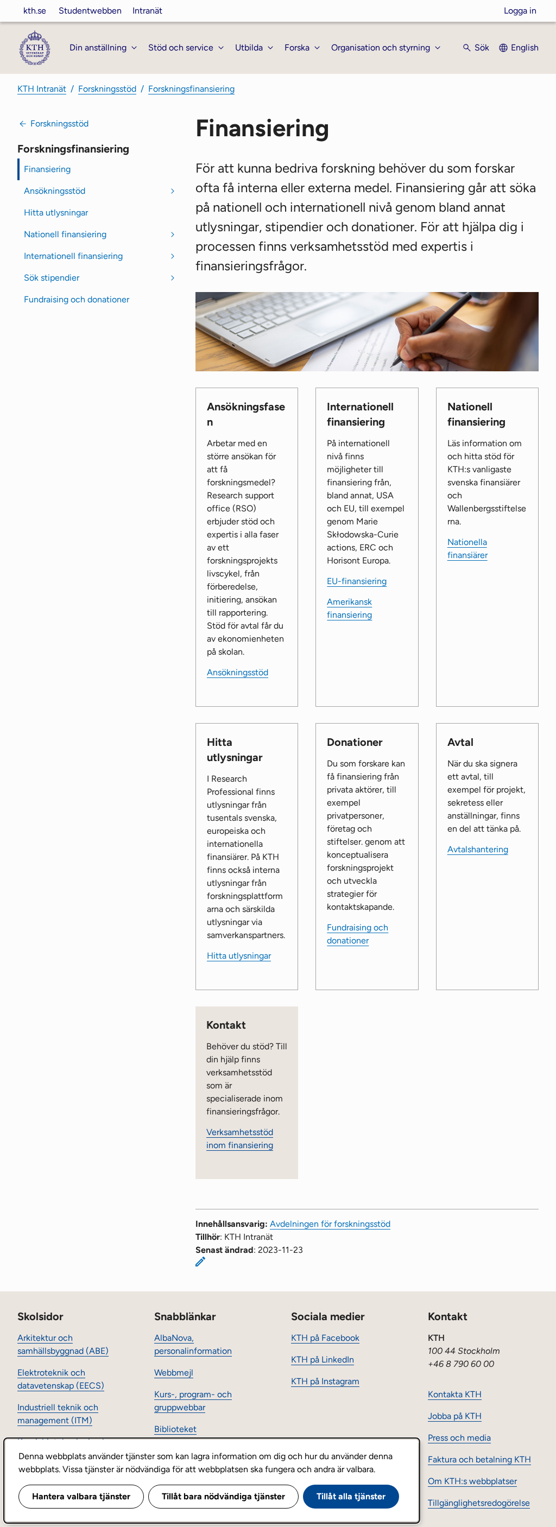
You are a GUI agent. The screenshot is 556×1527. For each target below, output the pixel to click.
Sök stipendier (51, 278)
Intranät (147, 10)
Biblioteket (175, 1429)
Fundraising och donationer (76, 299)
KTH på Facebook (325, 1338)
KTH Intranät (41, 89)
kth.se (34, 10)
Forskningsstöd (107, 89)
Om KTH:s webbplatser (472, 1481)
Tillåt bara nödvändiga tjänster (223, 1496)
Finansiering (47, 169)
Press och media (459, 1438)
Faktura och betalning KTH (479, 1459)
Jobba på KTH (455, 1416)
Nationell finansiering (65, 234)
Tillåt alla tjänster (351, 1496)
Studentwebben (90, 10)
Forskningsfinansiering (191, 89)
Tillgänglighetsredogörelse (479, 1503)
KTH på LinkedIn (322, 1359)
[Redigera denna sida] (200, 1261)
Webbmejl (173, 1372)
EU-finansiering (357, 581)
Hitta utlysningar (56, 212)
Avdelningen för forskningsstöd (330, 1224)
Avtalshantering (477, 849)
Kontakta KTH (455, 1394)
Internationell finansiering (73, 256)
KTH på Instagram (325, 1381)
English (525, 47)
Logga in (520, 10)
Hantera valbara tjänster (81, 1496)
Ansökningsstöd (54, 191)
